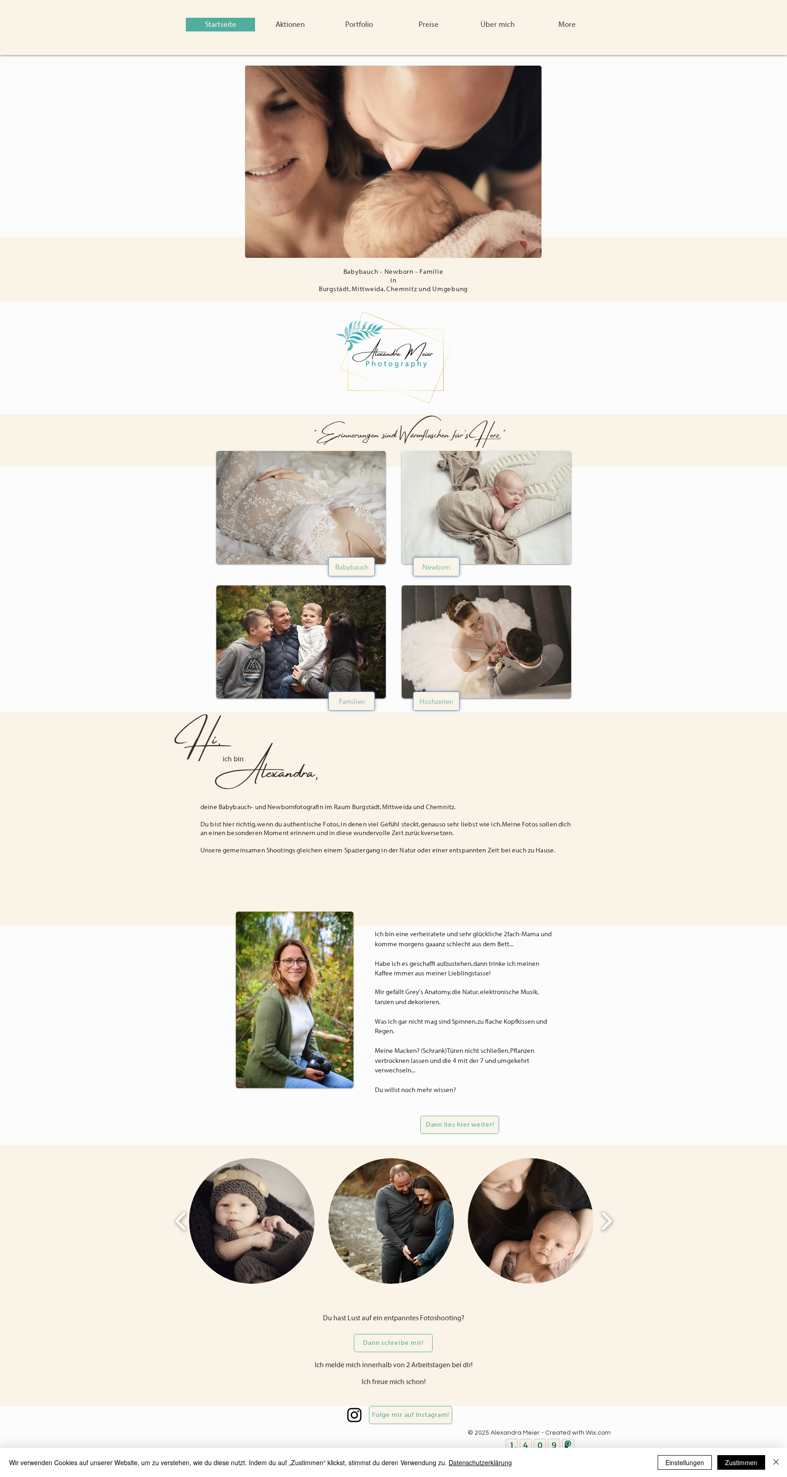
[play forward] (606, 1221)
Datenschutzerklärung (480, 1462)
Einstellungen (684, 1462)
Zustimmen (741, 1462)
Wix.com (598, 1433)
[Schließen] (776, 1462)
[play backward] (181, 1221)
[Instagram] (354, 1415)
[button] (359, 24)
